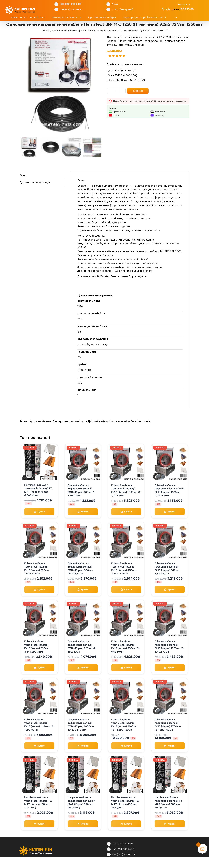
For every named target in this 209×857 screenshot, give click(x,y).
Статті (115, 9)
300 (79, 382)
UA (175, 18)
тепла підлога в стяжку (92, 344)
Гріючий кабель (98, 421)
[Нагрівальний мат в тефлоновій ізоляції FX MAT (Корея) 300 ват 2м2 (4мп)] (83, 758)
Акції (115, 4)
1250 (80, 306)
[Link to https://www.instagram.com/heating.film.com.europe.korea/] (164, 4)
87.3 (79, 319)
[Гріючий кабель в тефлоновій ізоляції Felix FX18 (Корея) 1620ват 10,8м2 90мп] (169, 445)
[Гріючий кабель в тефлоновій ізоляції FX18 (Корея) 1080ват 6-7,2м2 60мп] (126, 445)
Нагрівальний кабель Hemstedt (129, 421)
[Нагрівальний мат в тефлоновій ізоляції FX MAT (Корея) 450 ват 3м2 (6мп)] (126, 758)
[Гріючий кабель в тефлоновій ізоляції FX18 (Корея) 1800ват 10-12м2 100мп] (83, 680)
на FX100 (124, 75)
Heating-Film (49, 30)
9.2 (79, 331)
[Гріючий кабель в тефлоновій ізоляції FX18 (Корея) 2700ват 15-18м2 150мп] (169, 680)
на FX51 (123, 70)
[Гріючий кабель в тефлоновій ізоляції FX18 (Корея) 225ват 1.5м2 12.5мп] (39, 524)
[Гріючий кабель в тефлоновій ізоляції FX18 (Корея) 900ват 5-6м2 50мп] (126, 601)
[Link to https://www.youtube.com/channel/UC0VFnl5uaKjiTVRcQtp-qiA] (169, 4)
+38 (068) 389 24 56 (71, 9)
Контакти (183, 4)
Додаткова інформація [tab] (35, 182)
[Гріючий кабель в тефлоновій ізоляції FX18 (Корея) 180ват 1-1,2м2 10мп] (83, 445)
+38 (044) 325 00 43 (123, 854)
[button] (193, 18)
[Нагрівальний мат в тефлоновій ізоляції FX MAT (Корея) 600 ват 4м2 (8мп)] (169, 758)
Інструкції (127, 9)
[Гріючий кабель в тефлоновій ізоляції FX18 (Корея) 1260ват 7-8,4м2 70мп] (169, 601)
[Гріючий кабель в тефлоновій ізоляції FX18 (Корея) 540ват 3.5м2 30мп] (169, 524)
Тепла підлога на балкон (36, 421)
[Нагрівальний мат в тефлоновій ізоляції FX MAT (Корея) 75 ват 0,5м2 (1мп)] (39, 445)
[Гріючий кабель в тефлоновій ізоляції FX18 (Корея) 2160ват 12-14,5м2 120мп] (126, 680)
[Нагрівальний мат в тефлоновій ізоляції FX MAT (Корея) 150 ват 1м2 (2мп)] (39, 758)
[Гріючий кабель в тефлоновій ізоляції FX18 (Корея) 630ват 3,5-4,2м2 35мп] (39, 601)
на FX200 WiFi (128, 80)
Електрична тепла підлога (70, 421)
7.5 (79, 357)
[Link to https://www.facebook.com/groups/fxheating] (160, 4)
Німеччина (84, 369)
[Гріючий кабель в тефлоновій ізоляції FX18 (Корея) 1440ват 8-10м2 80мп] (39, 680)
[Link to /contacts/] (174, 4)
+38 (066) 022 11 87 (70, 4)
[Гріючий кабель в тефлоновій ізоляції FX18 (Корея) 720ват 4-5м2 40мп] (83, 601)
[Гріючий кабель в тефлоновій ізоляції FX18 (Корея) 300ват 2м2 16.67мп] (83, 524)
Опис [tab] (23, 175)
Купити (138, 90)
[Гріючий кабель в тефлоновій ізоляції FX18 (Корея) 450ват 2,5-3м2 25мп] (126, 524)
